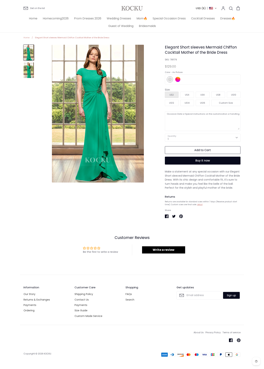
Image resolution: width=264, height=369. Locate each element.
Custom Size (226, 102)
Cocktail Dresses (203, 18)
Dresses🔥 (227, 18)
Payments (30, 305)
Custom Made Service (88, 316)
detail (200, 204)
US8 (218, 94)
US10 (233, 94)
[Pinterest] (239, 340)
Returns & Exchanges (37, 299)
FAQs (129, 294)
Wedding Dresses (119, 18)
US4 (187, 94)
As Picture (170, 79)
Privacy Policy (213, 332)
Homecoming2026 (56, 18)
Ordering (29, 310)
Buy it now (202, 160)
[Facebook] (231, 340)
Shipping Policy (84, 294)
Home (33, 18)
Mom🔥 (141, 18)
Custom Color (178, 79)
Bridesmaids (147, 26)
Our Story (29, 294)
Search (130, 299)
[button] (206, 8)
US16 (202, 102)
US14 (187, 102)
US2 (172, 94)
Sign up (231, 295)
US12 (171, 102)
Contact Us (82, 299)
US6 (202, 94)
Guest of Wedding (120, 26)
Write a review (163, 250)
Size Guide (81, 310)
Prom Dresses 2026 (87, 18)
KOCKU (47, 353)
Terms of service (231, 332)
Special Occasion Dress (169, 18)
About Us (199, 332)
